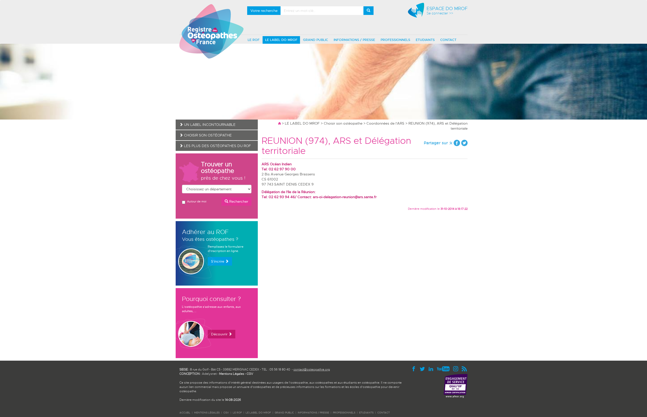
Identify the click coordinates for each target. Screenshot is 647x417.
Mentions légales (207, 412)
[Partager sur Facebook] (457, 143)
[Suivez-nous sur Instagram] (457, 368)
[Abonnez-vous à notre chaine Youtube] (444, 368)
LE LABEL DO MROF (281, 40)
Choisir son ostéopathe (343, 123)
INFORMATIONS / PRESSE (354, 40)
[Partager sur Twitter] (464, 143)
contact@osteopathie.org (311, 369)
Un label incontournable (209, 124)
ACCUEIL (184, 412)
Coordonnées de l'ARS (385, 123)
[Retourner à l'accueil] (279, 123)
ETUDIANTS (425, 40)
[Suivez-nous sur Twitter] (423, 368)
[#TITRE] (211, 31)
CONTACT (448, 40)
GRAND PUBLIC (315, 40)
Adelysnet (209, 374)
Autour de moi (196, 201)
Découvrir (219, 334)
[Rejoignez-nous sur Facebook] (415, 368)
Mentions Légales (231, 374)
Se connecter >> (440, 13)
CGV (250, 374)
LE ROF (254, 40)
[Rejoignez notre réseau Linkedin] (432, 368)
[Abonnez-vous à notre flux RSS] (464, 368)
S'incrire (218, 261)
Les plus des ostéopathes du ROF (217, 146)
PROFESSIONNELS (395, 40)
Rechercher (238, 201)
